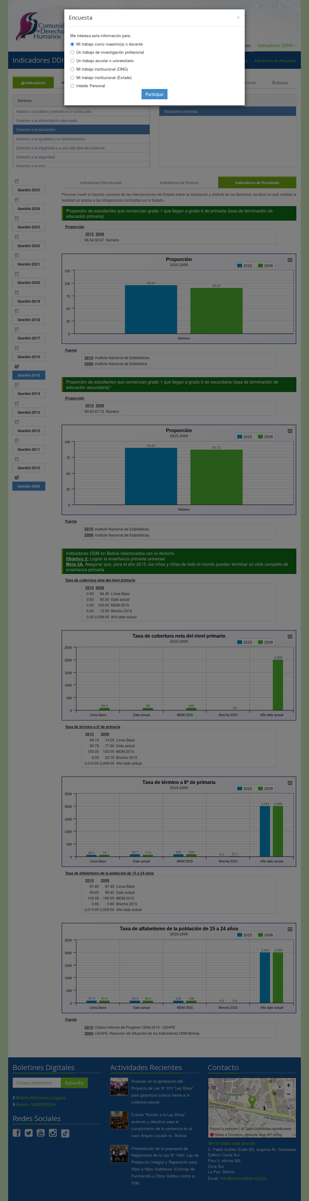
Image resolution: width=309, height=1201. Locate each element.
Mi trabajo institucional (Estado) (104, 77)
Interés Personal (90, 85)
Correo (270, 5)
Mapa (291, 5)
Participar (154, 94)
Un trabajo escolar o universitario (105, 60)
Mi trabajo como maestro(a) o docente (109, 44)
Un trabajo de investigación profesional (110, 52)
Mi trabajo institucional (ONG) (102, 69)
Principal (244, 5)
